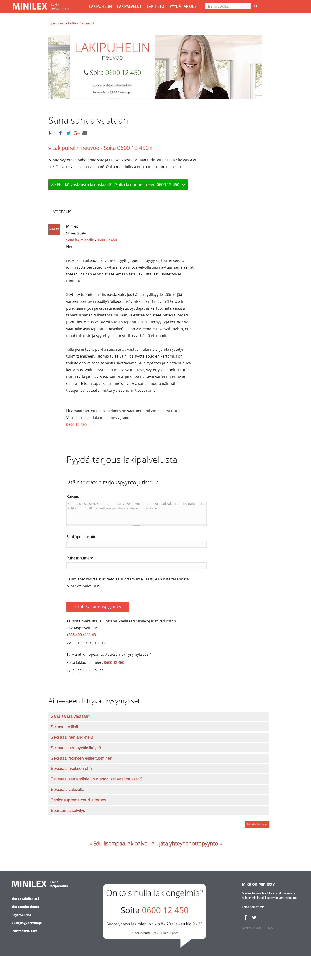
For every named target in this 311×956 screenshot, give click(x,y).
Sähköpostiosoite (81, 536)
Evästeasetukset (24, 931)
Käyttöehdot (21, 915)
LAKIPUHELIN (100, 6)
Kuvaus (72, 496)
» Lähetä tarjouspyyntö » (97, 606)
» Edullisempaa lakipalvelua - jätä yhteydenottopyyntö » (155, 843)
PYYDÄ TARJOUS (183, 6)
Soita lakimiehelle (80, 240)
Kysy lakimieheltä (62, 23)
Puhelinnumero (79, 557)
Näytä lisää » (257, 824)
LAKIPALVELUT (129, 6)
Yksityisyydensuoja (26, 923)
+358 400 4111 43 (81, 634)
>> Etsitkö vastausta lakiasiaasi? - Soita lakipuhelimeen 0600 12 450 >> (118, 184)
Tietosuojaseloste (25, 906)
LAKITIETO (155, 6)
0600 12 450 (107, 240)
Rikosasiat (86, 23)
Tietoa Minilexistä (25, 898)
